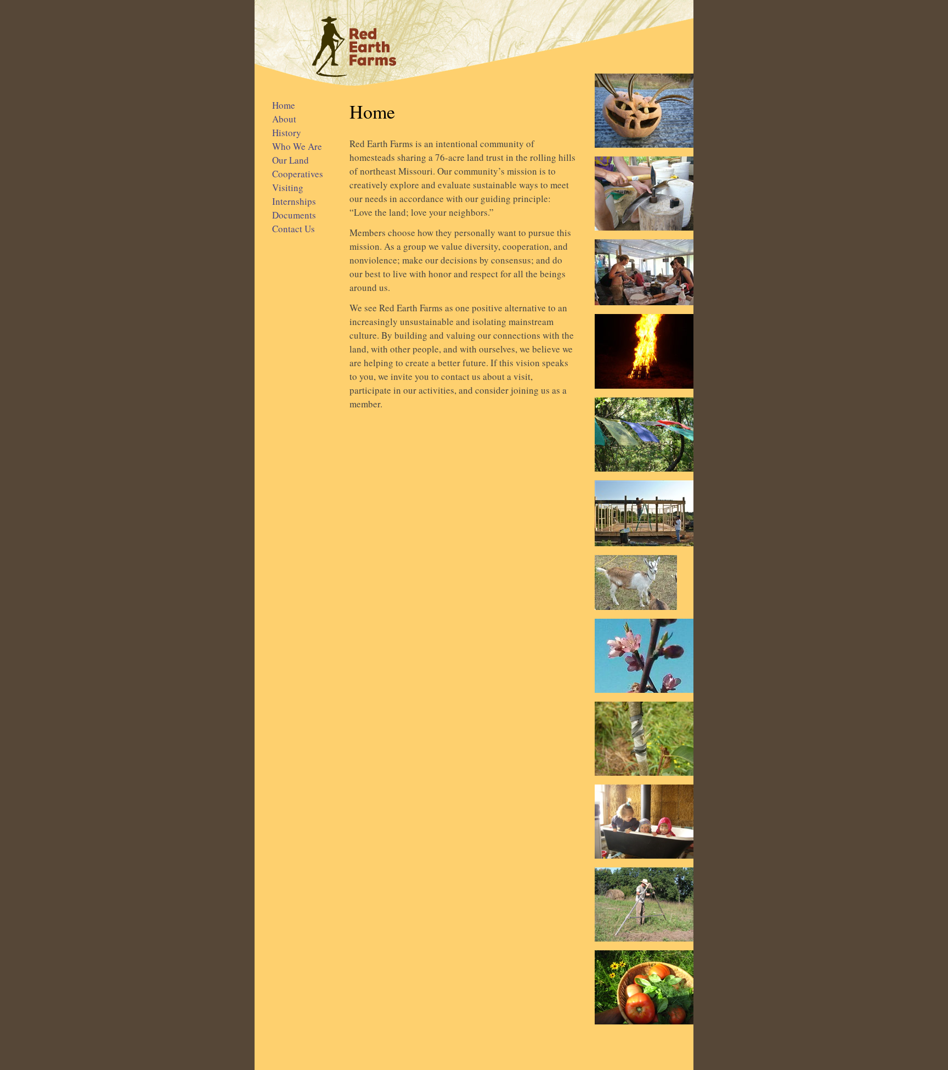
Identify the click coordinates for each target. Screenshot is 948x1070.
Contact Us (293, 228)
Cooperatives (297, 173)
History (286, 132)
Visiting (287, 187)
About (284, 119)
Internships (294, 201)
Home (283, 105)
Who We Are (297, 146)
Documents (294, 215)
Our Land (290, 160)
